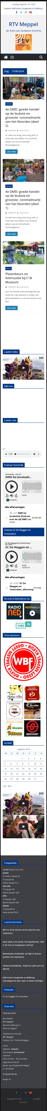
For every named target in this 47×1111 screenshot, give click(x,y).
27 (11, 779)
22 (23, 774)
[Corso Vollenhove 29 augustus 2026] (23, 368)
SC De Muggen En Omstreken (15, 996)
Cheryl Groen (24, 130)
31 (35, 779)
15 (23, 768)
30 (29, 779)
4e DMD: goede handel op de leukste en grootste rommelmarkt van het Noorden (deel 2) (22, 117)
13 (11, 768)
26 (5, 779)
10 (35, 763)
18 (41, 768)
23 (29, 774)
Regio (8, 268)
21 (17, 774)
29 (23, 779)
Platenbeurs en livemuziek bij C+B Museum (18, 278)
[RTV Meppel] (6, 57)
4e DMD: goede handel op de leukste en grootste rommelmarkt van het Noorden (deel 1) (22, 199)
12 (5, 768)
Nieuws (9, 104)
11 (41, 763)
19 (5, 774)
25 (41, 774)
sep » (10, 786)
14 (17, 768)
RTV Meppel (23, 24)
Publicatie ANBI (9, 1013)
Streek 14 (6, 1079)
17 (35, 768)
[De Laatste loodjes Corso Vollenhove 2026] (23, 826)
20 (11, 774)
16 (29, 768)
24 (35, 774)
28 (17, 779)
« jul (4, 786)
